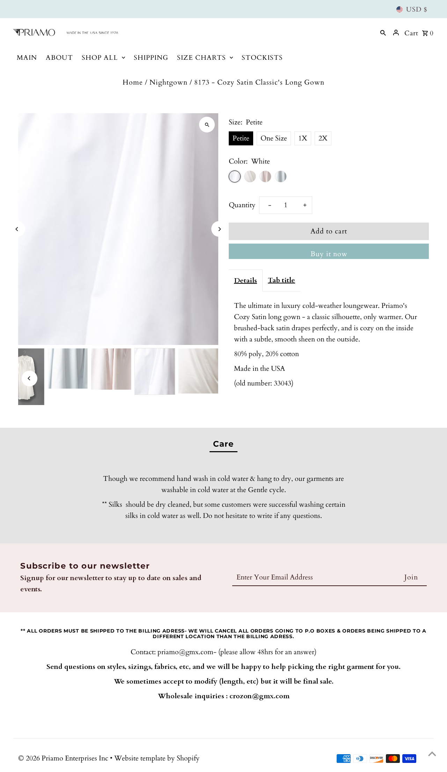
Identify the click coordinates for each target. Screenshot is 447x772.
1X (302, 138)
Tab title (281, 280)
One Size (274, 138)
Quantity (242, 205)
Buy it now (328, 254)
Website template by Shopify (157, 758)
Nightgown (168, 82)
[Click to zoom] (207, 124)
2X (323, 138)
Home (133, 82)
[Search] (383, 32)
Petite (241, 138)
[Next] (219, 229)
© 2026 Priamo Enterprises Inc (64, 758)
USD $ (416, 9)
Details (245, 280)
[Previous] (17, 229)
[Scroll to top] (432, 754)
